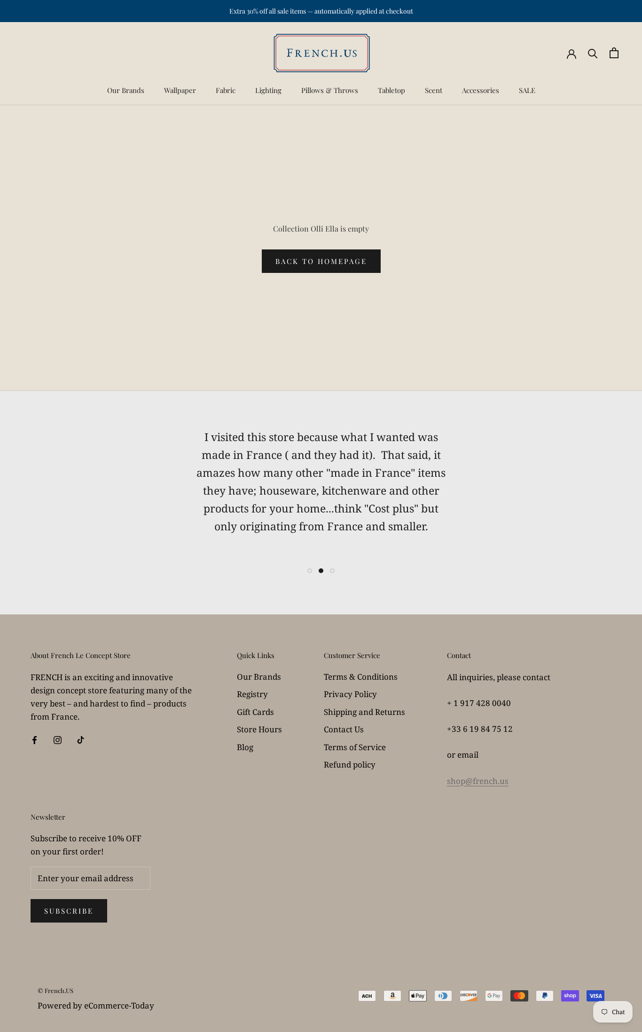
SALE (527, 90)
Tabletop (391, 90)
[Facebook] (35, 739)
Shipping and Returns (364, 711)
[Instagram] (58, 739)
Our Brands (125, 90)
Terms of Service (355, 747)
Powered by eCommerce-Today (96, 1005)
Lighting (268, 90)
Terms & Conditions (361, 676)
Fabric (225, 90)
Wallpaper (180, 90)
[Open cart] (614, 52)
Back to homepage (321, 261)
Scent (433, 90)
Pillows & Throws (329, 90)
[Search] (593, 53)
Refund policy (350, 764)
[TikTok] (81, 739)
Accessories (480, 90)
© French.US (55, 990)
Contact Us (344, 729)
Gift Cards (255, 711)
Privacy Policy (350, 694)
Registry (252, 694)
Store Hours (259, 729)
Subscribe (69, 911)
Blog (245, 747)
